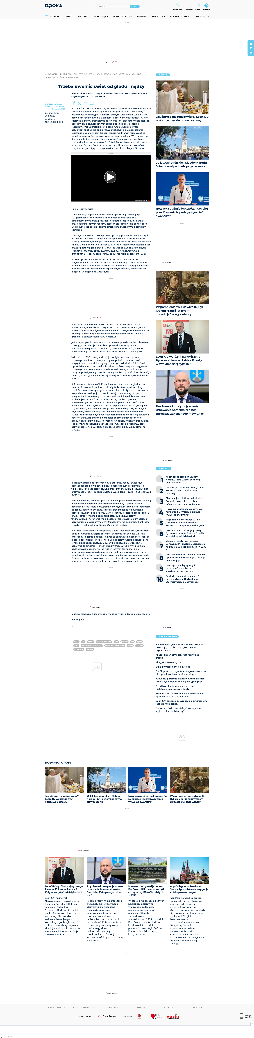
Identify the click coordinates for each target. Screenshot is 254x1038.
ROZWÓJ (130, 645)
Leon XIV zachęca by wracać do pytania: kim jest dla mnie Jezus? (181, 702)
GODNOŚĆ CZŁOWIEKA (104, 642)
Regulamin (112, 1007)
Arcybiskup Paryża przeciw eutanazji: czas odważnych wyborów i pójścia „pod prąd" (180, 680)
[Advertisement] (127, 42)
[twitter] (250, 48)
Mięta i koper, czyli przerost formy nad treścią (177, 656)
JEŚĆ (132, 642)
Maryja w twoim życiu (168, 662)
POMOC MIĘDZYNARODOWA (114, 645)
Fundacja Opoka (56, 1007)
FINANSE (90, 642)
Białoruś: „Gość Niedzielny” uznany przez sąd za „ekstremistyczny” (179, 710)
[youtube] (250, 52)
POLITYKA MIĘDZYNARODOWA (92, 645)
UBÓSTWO (139, 645)
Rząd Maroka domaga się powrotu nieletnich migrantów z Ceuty (175, 687)
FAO (83, 642)
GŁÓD (116, 642)
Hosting (197, 1007)
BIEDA (76, 642)
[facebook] (250, 43)
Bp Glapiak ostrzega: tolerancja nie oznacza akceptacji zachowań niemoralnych (181, 673)
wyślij (92, 103)
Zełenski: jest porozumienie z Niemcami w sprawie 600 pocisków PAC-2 (180, 695)
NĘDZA (139, 642)
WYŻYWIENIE (78, 649)
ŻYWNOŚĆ (90, 649)
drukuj (86, 103)
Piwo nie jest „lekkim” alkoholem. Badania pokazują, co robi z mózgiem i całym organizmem (180, 647)
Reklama (141, 1007)
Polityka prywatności (85, 1007)
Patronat (169, 1007)
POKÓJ (76, 645)
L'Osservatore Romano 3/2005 (58, 108)
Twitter (80, 103)
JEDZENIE (124, 642)
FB (74, 103)
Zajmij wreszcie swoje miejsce (173, 666)
